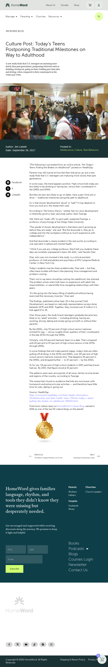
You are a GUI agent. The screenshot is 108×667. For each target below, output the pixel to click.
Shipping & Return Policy (72, 659)
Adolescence (66, 150)
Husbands (73, 505)
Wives (71, 509)
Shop (76, 5)
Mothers (72, 492)
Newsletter (77, 565)
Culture (78, 150)
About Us (50, 5)
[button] (17, 182)
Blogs (73, 554)
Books (73, 543)
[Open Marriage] (16, 16)
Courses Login (80, 559)
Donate (64, 5)
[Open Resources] (61, 16)
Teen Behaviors (91, 150)
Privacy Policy (95, 659)
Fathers (72, 495)
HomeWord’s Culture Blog (70, 406)
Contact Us (78, 570)
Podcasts (76, 549)
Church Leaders (94, 492)
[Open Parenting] (32, 16)
